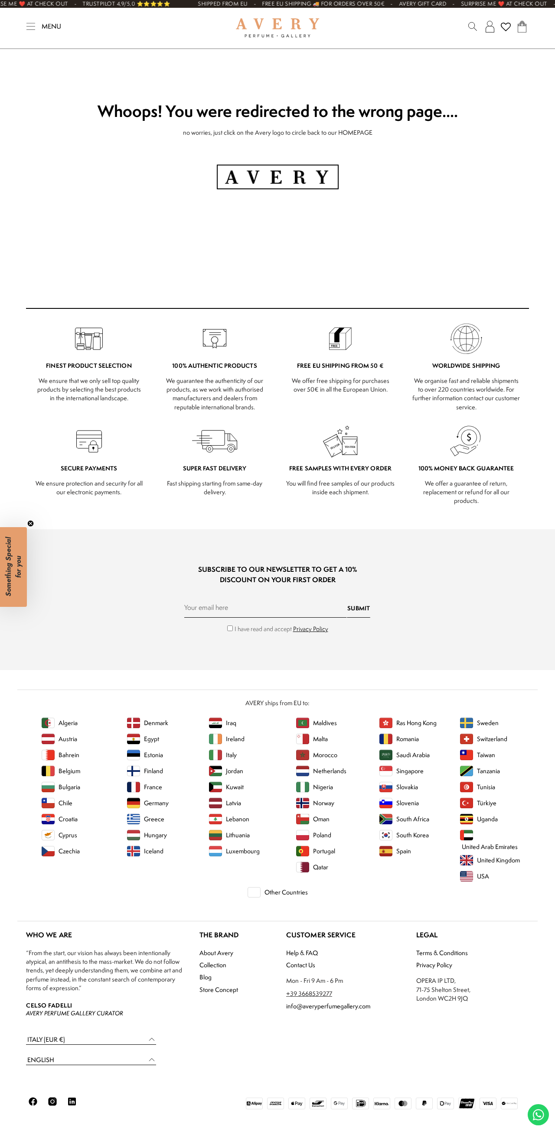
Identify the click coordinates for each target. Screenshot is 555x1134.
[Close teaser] (30, 523)
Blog (205, 977)
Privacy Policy (310, 629)
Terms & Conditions (442, 953)
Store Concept (218, 989)
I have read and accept (281, 629)
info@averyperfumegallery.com (328, 1006)
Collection (212, 965)
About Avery (216, 953)
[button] (91, 1039)
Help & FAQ (302, 953)
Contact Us (300, 965)
